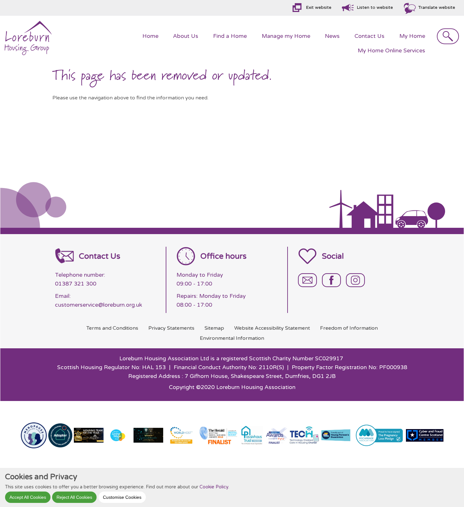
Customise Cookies (122, 496)
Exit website (318, 7)
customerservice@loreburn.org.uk (98, 305)
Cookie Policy (213, 486)
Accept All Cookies (27, 496)
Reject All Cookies (74, 496)
